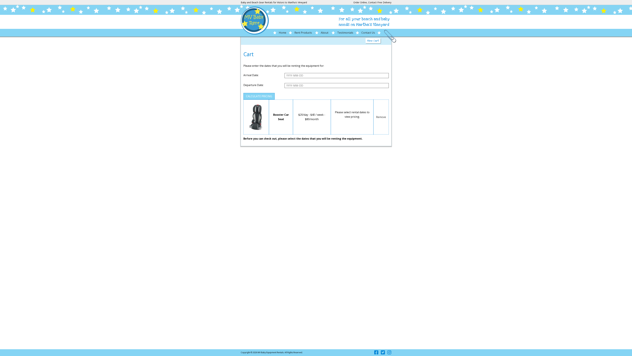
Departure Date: (253, 85)
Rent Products (303, 32)
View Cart (373, 40)
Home (282, 32)
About (325, 32)
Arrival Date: (251, 75)
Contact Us (368, 32)
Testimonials (345, 32)
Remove (381, 117)
